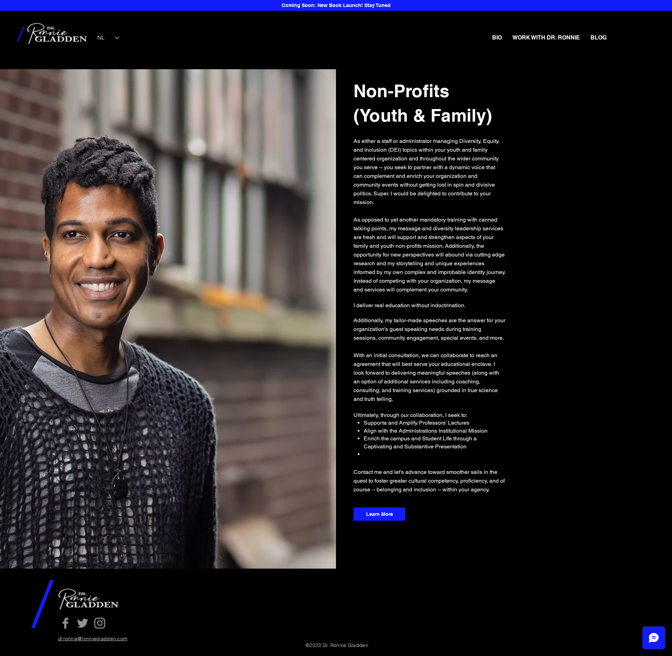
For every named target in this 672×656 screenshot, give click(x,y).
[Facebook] (65, 623)
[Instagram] (99, 623)
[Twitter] (82, 623)
